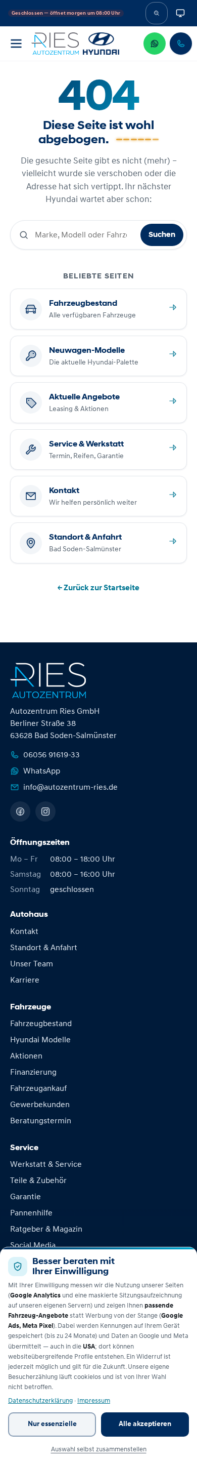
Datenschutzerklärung (40, 1401)
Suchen (162, 234)
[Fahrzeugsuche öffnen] (156, 13)
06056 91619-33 (51, 755)
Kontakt (24, 931)
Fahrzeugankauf (38, 1088)
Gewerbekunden (40, 1105)
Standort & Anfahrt (43, 948)
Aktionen (26, 1056)
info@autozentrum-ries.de (70, 787)
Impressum (93, 1401)
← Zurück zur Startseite (98, 588)
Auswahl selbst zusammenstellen (98, 1449)
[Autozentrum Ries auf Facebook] (20, 811)
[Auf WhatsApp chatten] (154, 43)
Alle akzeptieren (145, 1424)
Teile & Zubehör (38, 1180)
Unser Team (31, 964)
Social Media (33, 1245)
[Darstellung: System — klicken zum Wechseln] (180, 13)
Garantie (25, 1197)
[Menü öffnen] (16, 43)
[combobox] (84, 235)
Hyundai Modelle (40, 1040)
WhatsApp (41, 771)
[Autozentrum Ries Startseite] (75, 43)
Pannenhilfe (31, 1213)
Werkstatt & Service (46, 1164)
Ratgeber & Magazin (46, 1229)
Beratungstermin (40, 1121)
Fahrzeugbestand (41, 1024)
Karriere (24, 980)
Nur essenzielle (52, 1424)
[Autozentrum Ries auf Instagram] (45, 811)
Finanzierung (33, 1072)
